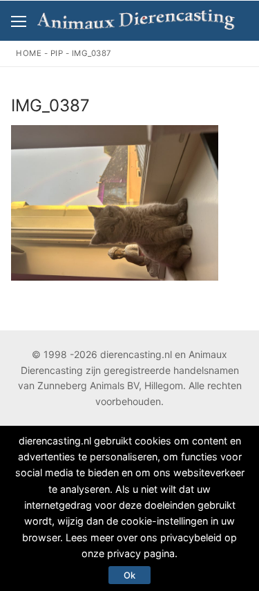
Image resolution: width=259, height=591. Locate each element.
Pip (57, 53)
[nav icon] (18, 20)
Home (28, 53)
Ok (129, 575)
